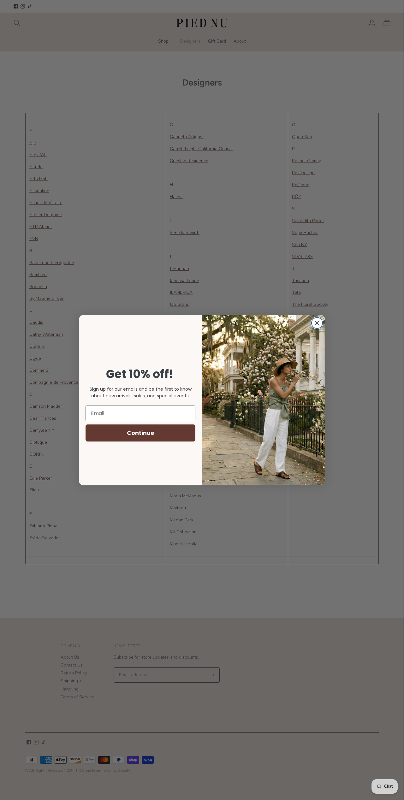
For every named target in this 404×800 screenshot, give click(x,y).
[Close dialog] (317, 323)
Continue (140, 433)
